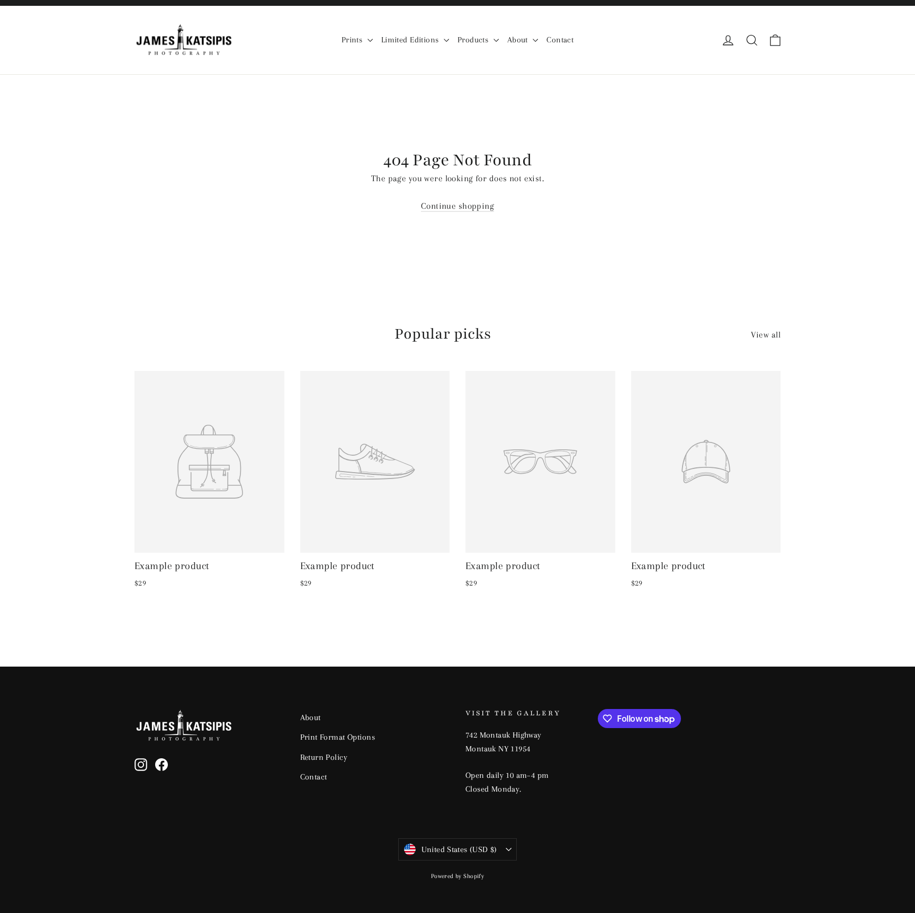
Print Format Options (337, 737)
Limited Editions (411, 40)
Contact (559, 40)
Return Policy (324, 757)
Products (474, 40)
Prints (353, 40)
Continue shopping (457, 206)
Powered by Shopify (458, 876)
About (519, 40)
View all (766, 335)
